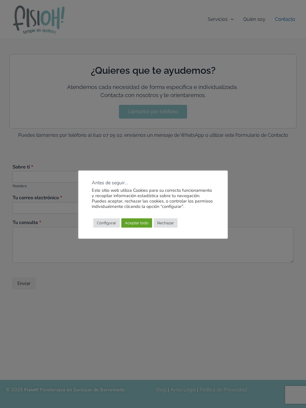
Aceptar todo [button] (137, 223)
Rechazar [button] (165, 223)
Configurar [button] (106, 223)
